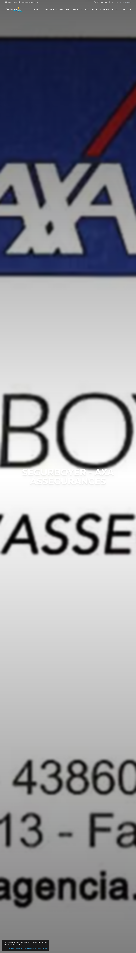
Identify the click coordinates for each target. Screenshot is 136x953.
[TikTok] (109, 2)
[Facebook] (95, 2)
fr (130, 2)
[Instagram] (98, 2)
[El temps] (117, 2)
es (128, 2)
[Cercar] (113, 2)
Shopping (78, 9)
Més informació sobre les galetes (35, 948)
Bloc (68, 9)
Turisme (49, 9)
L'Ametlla (38, 9)
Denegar (19, 948)
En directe (91, 9)
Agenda (60, 9)
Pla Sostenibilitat (109, 9)
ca (123, 2)
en (126, 2)
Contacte (126, 9)
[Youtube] (106, 2)
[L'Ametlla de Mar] (13, 9)
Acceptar (11, 948)
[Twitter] (102, 2)
